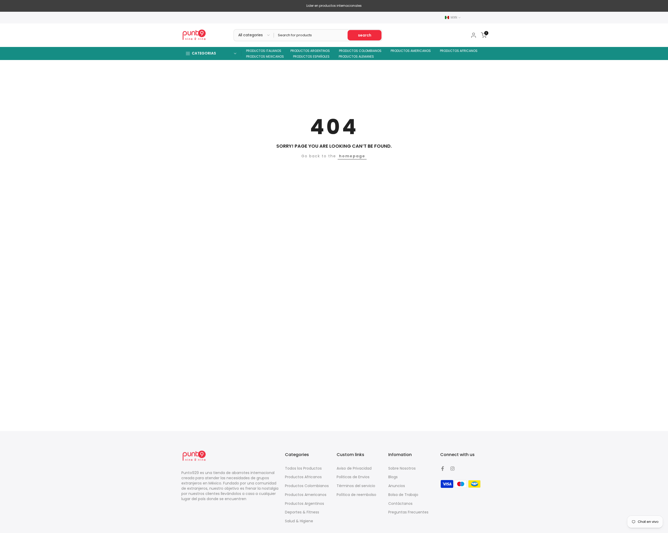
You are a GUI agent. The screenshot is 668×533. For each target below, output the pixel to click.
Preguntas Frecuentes (408, 512)
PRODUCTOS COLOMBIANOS (360, 51)
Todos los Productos (303, 468)
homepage (352, 156)
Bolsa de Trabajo (403, 494)
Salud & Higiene (299, 521)
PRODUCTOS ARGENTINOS (310, 51)
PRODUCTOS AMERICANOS (411, 51)
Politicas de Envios (353, 477)
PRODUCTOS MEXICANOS (265, 56)
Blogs (393, 477)
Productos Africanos (303, 477)
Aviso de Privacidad (354, 468)
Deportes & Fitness (302, 512)
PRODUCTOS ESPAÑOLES (311, 56)
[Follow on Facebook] (442, 468)
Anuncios (396, 485)
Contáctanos (400, 503)
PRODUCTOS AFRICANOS (459, 51)
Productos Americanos (305, 494)
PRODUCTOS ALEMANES (356, 56)
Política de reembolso (356, 494)
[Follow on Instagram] (452, 468)
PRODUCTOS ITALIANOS (263, 51)
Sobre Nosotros (402, 468)
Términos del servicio (356, 485)
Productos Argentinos (304, 503)
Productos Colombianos (307, 485)
